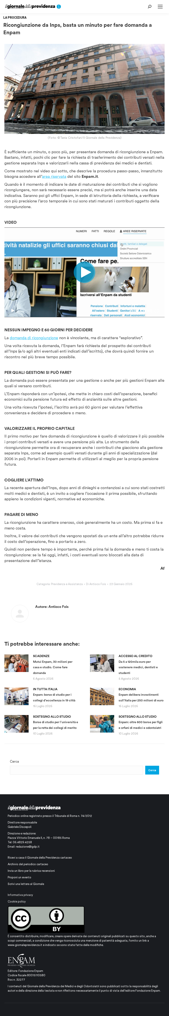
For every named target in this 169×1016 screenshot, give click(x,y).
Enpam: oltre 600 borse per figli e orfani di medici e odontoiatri (141, 722)
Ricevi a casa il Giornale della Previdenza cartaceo (40, 857)
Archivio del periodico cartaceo (28, 864)
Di (96, 584)
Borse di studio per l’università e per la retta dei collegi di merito (55, 722)
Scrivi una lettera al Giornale (26, 884)
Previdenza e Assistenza (67, 584)
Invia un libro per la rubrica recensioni (31, 870)
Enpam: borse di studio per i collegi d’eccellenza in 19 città (54, 694)
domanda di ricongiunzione (34, 337)
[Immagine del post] (16, 663)
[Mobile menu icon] (160, 6)
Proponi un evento (19, 877)
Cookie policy (17, 901)
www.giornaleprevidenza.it (25, 945)
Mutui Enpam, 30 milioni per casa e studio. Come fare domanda (52, 664)
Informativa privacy (20, 895)
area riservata (54, 176)
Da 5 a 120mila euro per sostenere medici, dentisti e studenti (138, 664)
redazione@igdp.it (28, 846)
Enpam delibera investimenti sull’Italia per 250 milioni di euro (141, 694)
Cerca (14, 762)
